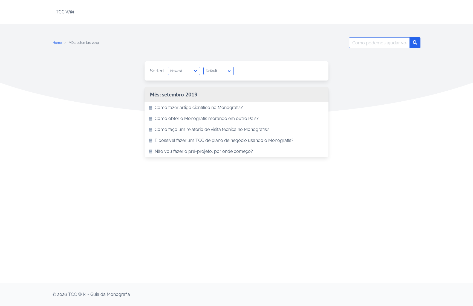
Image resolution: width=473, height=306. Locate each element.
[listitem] (236, 107)
